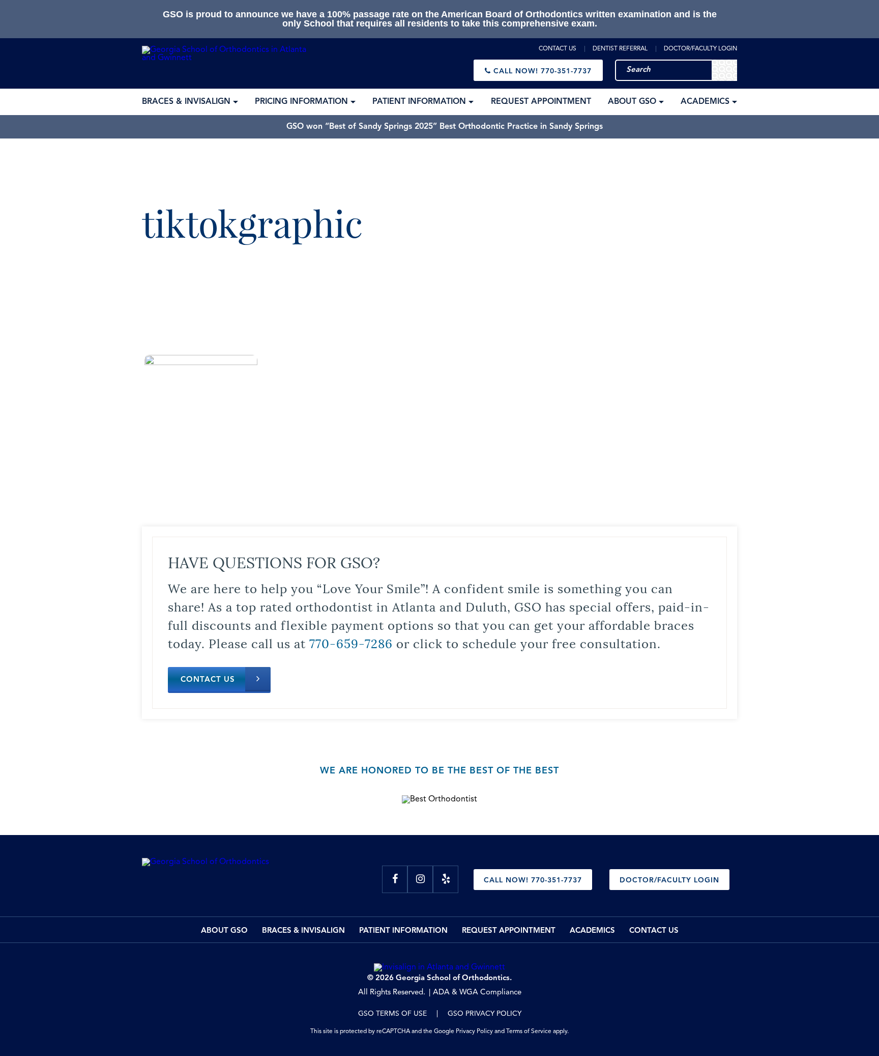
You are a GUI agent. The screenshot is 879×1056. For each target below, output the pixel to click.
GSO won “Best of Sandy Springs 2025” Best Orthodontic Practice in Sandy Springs (444, 127)
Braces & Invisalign (303, 931)
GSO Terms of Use (392, 1013)
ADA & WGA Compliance (477, 992)
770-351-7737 (542, 71)
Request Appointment (508, 931)
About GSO (224, 931)
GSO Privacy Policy (484, 1013)
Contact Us (557, 49)
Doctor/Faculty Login (700, 49)
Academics (592, 931)
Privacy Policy (474, 1032)
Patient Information (403, 931)
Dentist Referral (620, 49)
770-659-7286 (351, 642)
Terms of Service (528, 1032)
